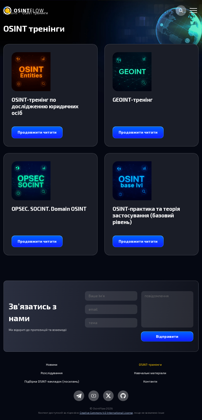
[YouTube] (93, 395)
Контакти (150, 381)
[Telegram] (79, 395)
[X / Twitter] (108, 395)
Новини (51, 364)
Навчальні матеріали (150, 373)
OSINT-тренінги (150, 364)
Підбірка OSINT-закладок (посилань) (51, 381)
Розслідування (52, 373)
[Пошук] (181, 10)
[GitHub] (123, 395)
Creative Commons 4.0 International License (106, 412)
